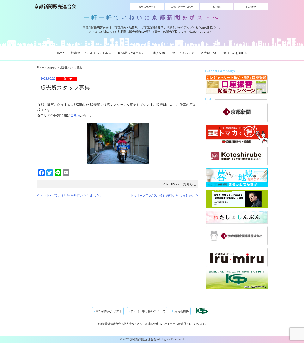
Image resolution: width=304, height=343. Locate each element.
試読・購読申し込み (182, 6)
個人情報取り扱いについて (147, 311)
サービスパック (183, 53)
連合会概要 (181, 311)
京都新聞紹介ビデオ (108, 311)
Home (60, 53)
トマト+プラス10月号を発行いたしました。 (163, 195)
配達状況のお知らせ (132, 53)
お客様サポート (147, 6)
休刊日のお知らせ (235, 53)
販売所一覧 (208, 53)
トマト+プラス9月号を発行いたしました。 (71, 195)
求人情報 (216, 6)
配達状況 (251, 6)
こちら (75, 115)
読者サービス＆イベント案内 (91, 53)
